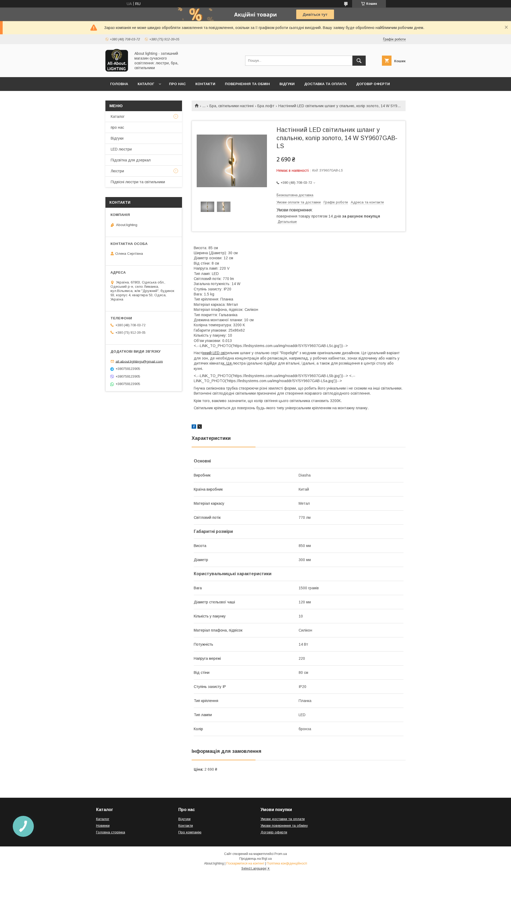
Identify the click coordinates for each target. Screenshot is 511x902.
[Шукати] (359, 61)
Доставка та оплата (325, 84)
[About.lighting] (116, 70)
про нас (117, 127)
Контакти (205, 84)
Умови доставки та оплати (283, 819)
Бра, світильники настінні (231, 106)
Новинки (103, 826)
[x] (199, 427)
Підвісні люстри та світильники (138, 182)
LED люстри (121, 149)
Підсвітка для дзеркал (131, 160)
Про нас (177, 84)
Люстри (117, 171)
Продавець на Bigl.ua (255, 859)
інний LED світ (214, 353)
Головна (119, 84)
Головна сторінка (110, 832)
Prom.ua (280, 854)
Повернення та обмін (247, 84)
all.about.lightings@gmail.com (139, 361)
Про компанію (189, 832)
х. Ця (227, 363)
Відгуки (287, 84)
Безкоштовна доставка (295, 195)
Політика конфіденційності (287, 863)
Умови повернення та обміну (284, 826)
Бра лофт (265, 106)
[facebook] (194, 427)
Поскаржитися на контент (245, 863)
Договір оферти (373, 84)
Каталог (146, 84)
